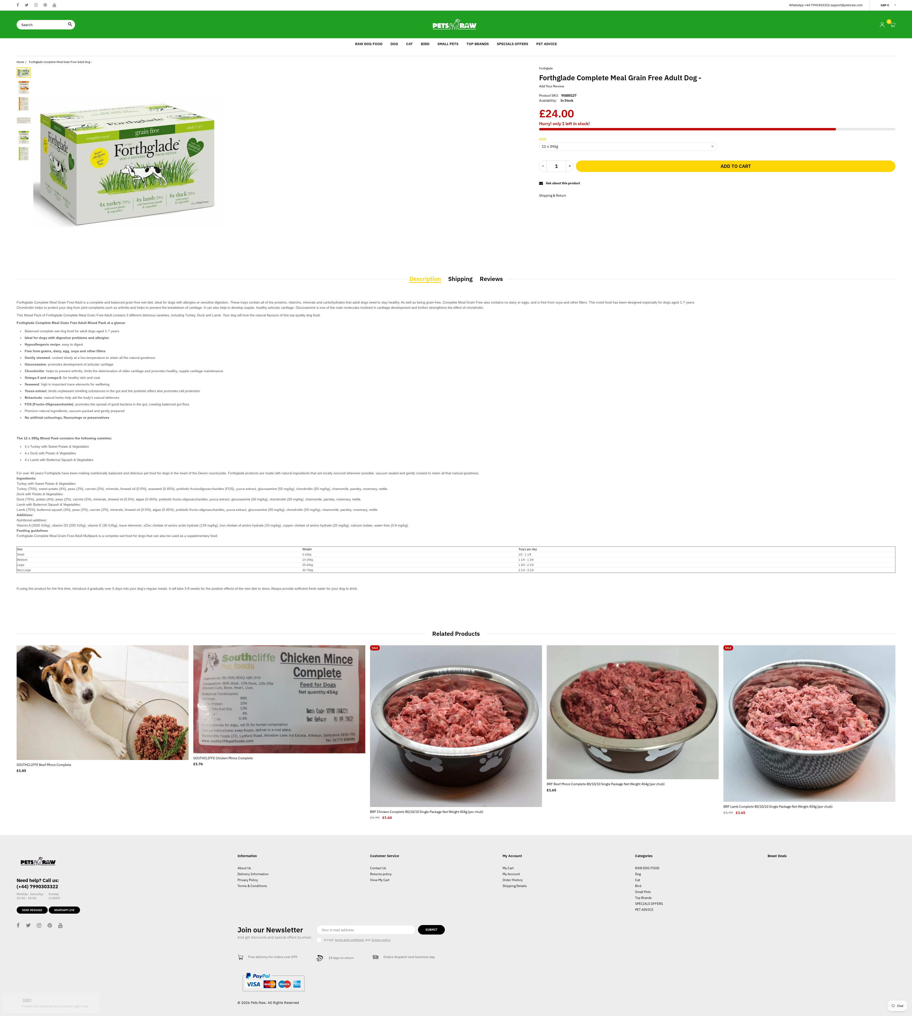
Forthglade (546, 68)
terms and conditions (349, 940)
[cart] (892, 25)
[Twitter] (26, 5)
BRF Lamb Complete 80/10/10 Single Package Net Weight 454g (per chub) (778, 806)
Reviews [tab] (491, 279)
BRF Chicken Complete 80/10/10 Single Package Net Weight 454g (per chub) (426, 812)
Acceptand (357, 940)
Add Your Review (551, 86)
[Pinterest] (45, 5)
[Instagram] (36, 5)
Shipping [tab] (460, 279)
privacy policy (380, 940)
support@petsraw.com (847, 5)
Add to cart (736, 166)
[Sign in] (882, 24)
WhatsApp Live (64, 910)
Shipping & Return (552, 195)
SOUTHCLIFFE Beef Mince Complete (44, 765)
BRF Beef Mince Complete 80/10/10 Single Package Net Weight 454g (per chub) (606, 784)
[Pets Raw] (456, 24)
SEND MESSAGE (32, 910)
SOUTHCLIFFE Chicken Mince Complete (223, 758)
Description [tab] (425, 279)
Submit (431, 930)
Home (20, 62)
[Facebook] (18, 5)
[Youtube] (54, 5)
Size (542, 139)
